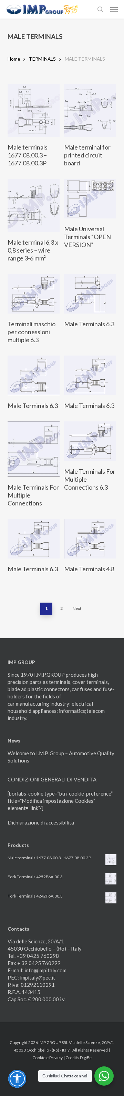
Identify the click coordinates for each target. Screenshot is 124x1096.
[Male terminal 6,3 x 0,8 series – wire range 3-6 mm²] (34, 205)
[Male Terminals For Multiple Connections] (34, 449)
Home (14, 59)
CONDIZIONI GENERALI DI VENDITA (52, 779)
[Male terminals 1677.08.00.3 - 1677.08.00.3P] (34, 110)
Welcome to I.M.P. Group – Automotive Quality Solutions (61, 757)
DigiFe (86, 1057)
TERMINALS (42, 59)
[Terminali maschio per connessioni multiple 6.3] (34, 294)
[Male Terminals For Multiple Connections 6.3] (90, 441)
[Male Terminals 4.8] (90, 539)
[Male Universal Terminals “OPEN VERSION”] (90, 198)
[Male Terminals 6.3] (90, 294)
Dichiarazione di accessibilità (41, 822)
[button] (114, 9)
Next (77, 608)
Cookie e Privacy (47, 1057)
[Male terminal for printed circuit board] (90, 110)
